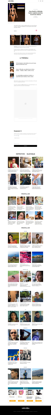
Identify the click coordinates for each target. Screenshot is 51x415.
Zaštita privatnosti (26, 411)
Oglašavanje (31, 411)
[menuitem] (40, 1)
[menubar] (41, 1)
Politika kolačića (35, 411)
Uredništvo (22, 411)
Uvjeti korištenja (18, 411)
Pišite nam (15, 411)
